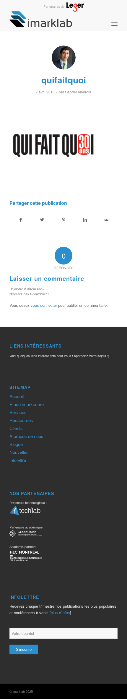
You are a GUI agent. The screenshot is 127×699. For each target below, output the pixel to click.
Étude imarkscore (26, 404)
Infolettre (17, 460)
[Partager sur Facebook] (20, 220)
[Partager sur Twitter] (42, 220)
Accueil (16, 396)
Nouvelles (19, 452)
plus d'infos (60, 612)
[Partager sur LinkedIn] (85, 220)
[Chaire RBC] (25, 534)
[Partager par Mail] (106, 220)
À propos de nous (26, 436)
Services (18, 412)
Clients (16, 428)
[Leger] (63, 10)
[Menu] (114, 19)
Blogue (16, 444)
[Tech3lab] (24, 512)
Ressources (21, 420)
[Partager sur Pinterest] (63, 220)
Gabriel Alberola (78, 91)
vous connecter (44, 305)
